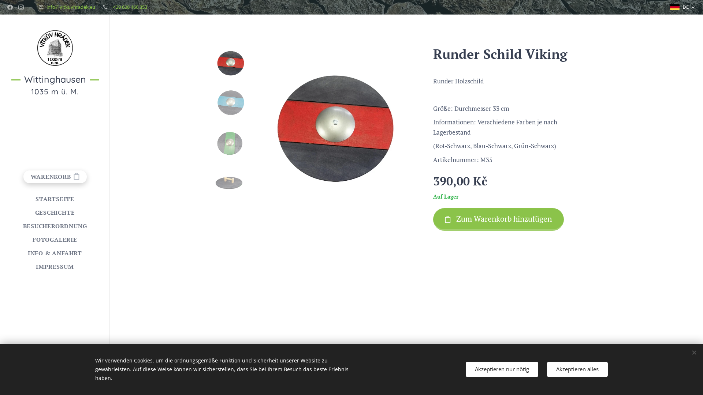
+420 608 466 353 (129, 7)
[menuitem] (55, 199)
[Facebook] (10, 7)
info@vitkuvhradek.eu (71, 7)
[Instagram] (21, 7)
